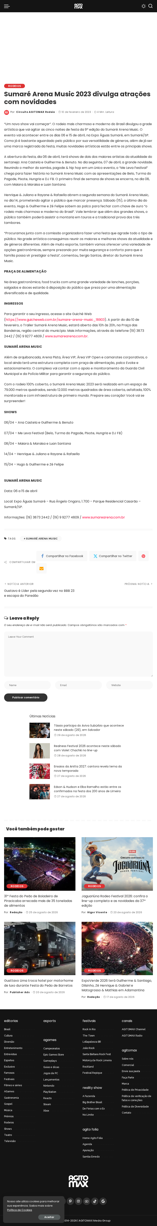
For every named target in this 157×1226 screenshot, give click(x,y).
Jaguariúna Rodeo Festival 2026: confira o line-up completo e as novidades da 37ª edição (115, 901)
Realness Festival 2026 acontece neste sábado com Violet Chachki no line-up (87, 748)
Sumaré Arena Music (41, 538)
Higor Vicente (97, 912)
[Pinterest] (143, 556)
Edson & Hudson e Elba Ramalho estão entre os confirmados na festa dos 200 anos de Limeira (87, 789)
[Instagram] (78, 1201)
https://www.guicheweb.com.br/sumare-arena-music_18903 (55, 319)
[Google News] (103, 1201)
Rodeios (14, 85)
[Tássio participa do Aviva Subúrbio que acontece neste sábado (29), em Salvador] (39, 730)
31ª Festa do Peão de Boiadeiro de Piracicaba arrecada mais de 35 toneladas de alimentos (38, 901)
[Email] (41, 568)
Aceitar (49, 1217)
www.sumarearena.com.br (66, 336)
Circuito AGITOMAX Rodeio (35, 112)
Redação (16, 912)
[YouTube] (86, 1201)
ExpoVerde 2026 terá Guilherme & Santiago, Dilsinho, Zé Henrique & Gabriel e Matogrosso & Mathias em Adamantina (117, 985)
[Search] (150, 6)
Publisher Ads (19, 992)
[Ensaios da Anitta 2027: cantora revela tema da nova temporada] (39, 771)
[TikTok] (95, 1201)
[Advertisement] (78, 43)
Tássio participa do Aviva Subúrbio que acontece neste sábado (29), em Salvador (89, 727)
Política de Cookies (19, 1210)
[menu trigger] (8, 6)
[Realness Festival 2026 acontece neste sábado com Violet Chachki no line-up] (39, 750)
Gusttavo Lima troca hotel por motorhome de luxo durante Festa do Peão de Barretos (38, 983)
